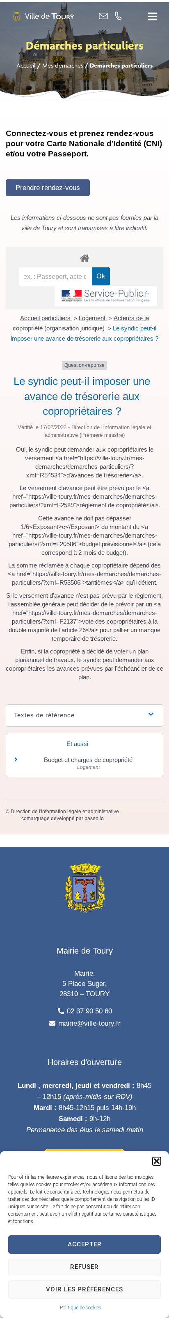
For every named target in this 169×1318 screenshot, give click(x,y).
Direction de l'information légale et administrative (65, 811)
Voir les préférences (84, 1289)
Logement (93, 317)
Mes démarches (62, 65)
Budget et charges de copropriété (88, 759)
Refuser (84, 1267)
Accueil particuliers (46, 317)
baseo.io (94, 818)
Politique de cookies (80, 1308)
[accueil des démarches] (84, 257)
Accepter (85, 1244)
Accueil (26, 65)
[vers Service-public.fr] (106, 296)
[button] (157, 1161)
